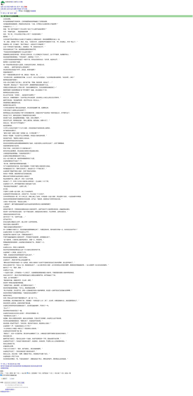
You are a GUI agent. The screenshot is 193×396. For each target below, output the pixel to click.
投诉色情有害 (17, 366)
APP (22, 9)
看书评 (3, 366)
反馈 (25, 9)
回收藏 (7, 366)
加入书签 (17, 364)
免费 (14, 9)
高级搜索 (33, 11)
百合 (22, 7)
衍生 (14, 7)
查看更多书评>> (5, 391)
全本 (8, 9)
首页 (2, 7)
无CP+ (19, 7)
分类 (2, 9)
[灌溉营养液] (5, 368)
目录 (11, 13)
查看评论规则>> (10, 389)
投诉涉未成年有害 (36, 366)
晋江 (12, 2)
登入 (17, 2)
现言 (8, 7)
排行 (5, 9)
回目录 (12, 364)
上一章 (7, 13)
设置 (15, 13)
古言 (5, 7)
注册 (20, 2)
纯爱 (11, 7)
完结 (25, 7)
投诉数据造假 (26, 366)
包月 (11, 9)
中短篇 (19, 9)
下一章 (2, 13)
